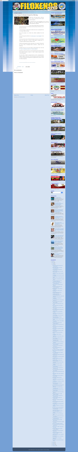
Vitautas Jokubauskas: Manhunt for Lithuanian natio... (57, 396)
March (54, 444)
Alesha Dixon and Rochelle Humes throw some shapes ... (57, 410)
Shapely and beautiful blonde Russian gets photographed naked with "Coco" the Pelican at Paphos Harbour (59, 210)
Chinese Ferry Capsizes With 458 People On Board (57, 432)
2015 (53, 262)
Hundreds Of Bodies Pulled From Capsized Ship (57, 398)
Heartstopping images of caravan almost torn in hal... (57, 340)
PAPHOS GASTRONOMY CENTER (57, 423)
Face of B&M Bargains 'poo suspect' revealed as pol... (57, 353)
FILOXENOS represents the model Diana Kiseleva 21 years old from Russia (59, 217)
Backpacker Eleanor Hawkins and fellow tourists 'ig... (57, 360)
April (53, 443)
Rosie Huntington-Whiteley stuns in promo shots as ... (57, 338)
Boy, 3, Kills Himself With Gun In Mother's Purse (57, 348)
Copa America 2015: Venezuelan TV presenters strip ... (57, 368)
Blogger (48, 449)
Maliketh (42, 449)
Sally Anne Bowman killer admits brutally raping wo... (57, 323)
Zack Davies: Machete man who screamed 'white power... (57, 281)
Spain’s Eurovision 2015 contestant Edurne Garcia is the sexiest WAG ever (59, 223)
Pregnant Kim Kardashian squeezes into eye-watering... (57, 344)
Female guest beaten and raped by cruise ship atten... (57, 408)
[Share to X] (27, 66)
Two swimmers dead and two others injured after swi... (57, 388)
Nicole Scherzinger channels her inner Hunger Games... (57, 390)
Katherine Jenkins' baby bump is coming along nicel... (57, 283)
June (53, 264)
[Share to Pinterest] (29, 66)
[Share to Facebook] (28, 66)
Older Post (47, 95)
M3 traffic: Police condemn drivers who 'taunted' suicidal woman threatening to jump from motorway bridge (59, 248)
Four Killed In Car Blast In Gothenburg (57, 349)
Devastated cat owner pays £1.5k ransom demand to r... (57, 287)
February (54, 445)
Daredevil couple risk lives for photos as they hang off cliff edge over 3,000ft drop (59, 242)
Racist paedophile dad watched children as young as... (56, 292)
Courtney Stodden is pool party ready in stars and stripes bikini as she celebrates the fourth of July (59, 229)
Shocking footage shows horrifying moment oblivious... (57, 429)
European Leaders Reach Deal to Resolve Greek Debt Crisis (59, 236)
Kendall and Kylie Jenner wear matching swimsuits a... (56, 294)
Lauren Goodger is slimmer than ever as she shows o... (57, 315)
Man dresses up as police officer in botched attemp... (57, 366)
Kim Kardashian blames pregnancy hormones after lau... (57, 418)
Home (32, 95)
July (53, 263)
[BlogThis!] (26, 66)
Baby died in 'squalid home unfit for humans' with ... (57, 358)
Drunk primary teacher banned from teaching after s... (57, 266)
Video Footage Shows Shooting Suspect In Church (56, 317)
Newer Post (16, 95)
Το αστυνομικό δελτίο (58, 197)
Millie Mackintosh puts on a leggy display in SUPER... (57, 394)
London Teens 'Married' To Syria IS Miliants (58, 254)
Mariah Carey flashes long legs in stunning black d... (57, 383)
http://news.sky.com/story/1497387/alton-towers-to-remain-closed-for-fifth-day (27, 62)
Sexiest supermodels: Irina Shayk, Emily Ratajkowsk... (57, 267)
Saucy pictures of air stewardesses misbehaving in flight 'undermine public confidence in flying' (59, 203)
